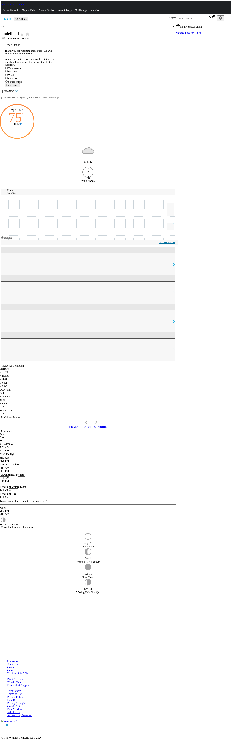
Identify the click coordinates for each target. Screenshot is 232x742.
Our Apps (12, 661)
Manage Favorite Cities (188, 32)
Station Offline (16, 81)
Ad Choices (13, 712)
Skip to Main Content (13, 4)
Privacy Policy (15, 697)
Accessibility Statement (19, 715)
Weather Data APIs (17, 673)
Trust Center (14, 690)
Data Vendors (14, 709)
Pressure (12, 71)
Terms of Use (14, 693)
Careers (11, 670)
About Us (12, 664)
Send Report (12, 85)
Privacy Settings (16, 703)
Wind (11, 75)
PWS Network (15, 679)
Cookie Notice (15, 706)
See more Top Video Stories (88, 427)
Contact (11, 667)
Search (172, 17)
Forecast (12, 78)
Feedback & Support (18, 685)
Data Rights (13, 700)
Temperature (14, 68)
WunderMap (167, 242)
